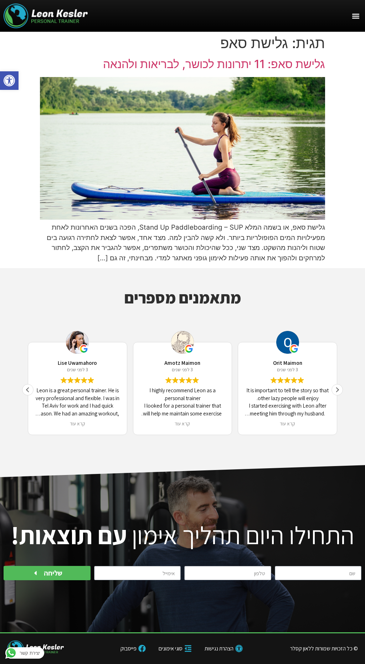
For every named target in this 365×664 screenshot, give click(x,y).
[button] (9, 80)
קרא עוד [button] (77, 423)
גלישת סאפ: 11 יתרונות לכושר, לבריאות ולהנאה (214, 64)
